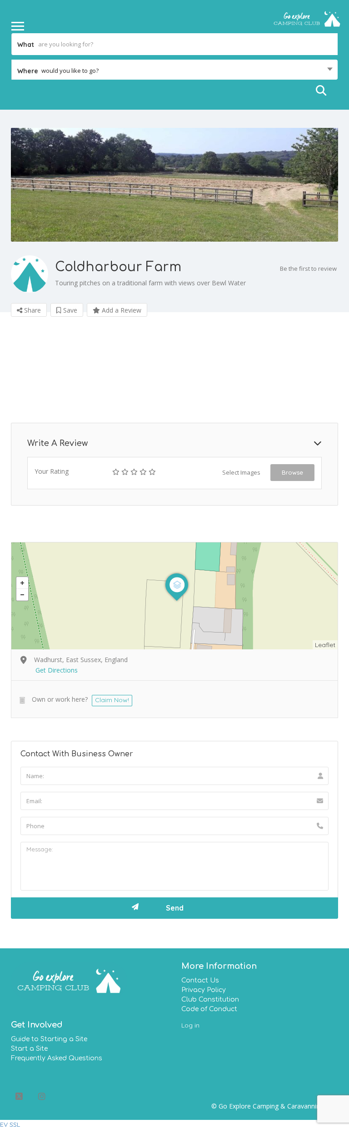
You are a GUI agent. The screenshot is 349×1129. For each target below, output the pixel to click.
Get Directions (56, 670)
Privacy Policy (203, 990)
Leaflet (325, 645)
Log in (190, 1025)
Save (69, 310)
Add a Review (120, 310)
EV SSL (10, 1124)
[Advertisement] (174, 368)
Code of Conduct (209, 1009)
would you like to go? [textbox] (70, 70)
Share (31, 310)
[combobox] (174, 70)
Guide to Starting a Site (49, 1039)
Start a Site (29, 1048)
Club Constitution (210, 999)
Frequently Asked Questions (56, 1058)
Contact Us (200, 980)
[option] (174, 184)
